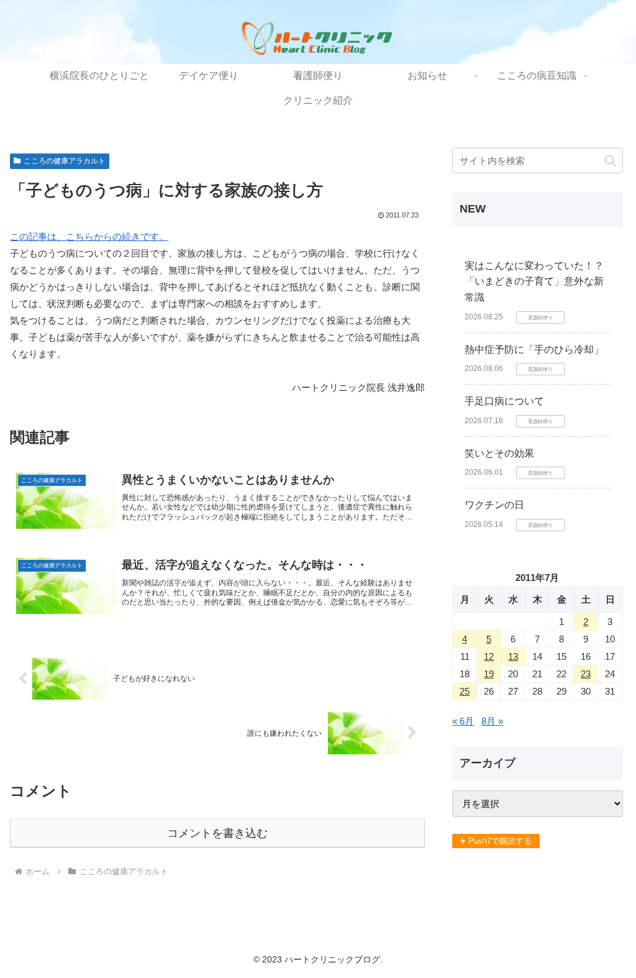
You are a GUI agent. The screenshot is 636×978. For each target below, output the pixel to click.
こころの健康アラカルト (65, 161)
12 (489, 656)
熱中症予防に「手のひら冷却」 (534, 349)
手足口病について (504, 401)
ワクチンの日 (494, 505)
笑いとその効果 (499, 453)
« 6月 (463, 721)
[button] (610, 160)
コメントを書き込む (217, 833)
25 (465, 691)
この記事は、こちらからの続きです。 (89, 236)
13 (513, 656)
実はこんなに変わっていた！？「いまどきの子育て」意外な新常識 (534, 281)
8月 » (492, 721)
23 (586, 674)
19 (489, 674)
